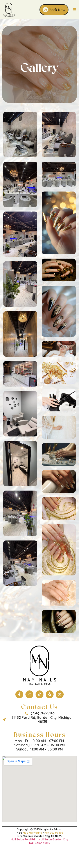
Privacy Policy (54, 832)
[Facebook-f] (19, 694)
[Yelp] (50, 694)
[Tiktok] (39, 694)
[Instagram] (29, 694)
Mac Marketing (32, 832)
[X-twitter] (60, 694)
